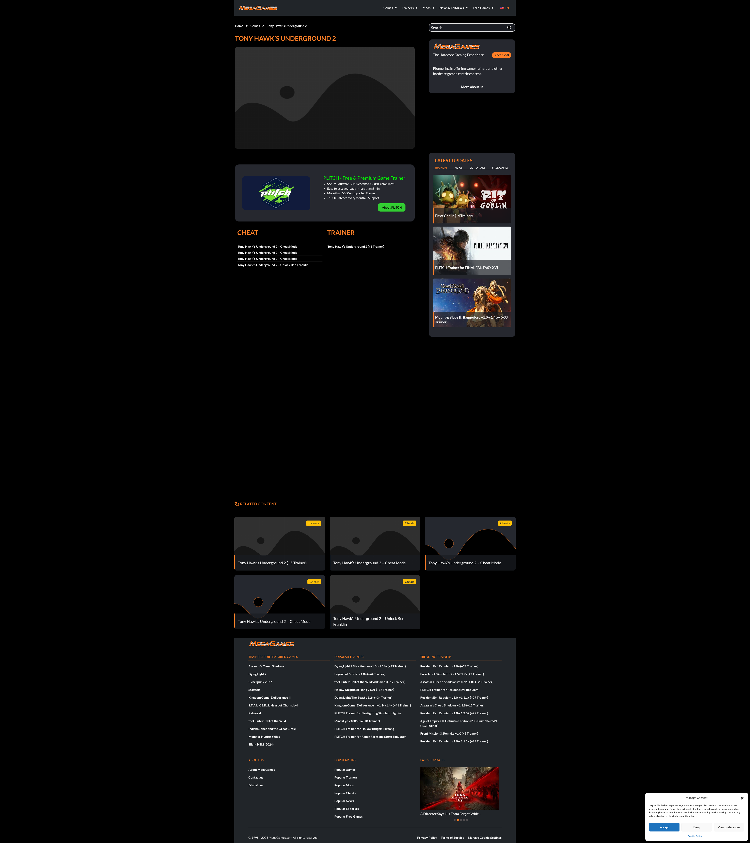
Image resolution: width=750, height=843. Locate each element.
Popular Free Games (348, 816)
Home (239, 26)
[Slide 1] (455, 820)
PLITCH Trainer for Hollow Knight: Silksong (364, 728)
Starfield (254, 689)
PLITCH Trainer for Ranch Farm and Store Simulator (370, 736)
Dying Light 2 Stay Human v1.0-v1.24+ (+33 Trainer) (370, 666)
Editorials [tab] (477, 167)
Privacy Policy (427, 837)
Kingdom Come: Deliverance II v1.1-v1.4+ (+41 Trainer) (372, 705)
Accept (664, 827)
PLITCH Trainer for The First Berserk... (452, 814)
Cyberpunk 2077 (260, 682)
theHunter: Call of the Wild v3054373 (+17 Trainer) (369, 682)
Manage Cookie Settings (485, 837)
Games (255, 26)
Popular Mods (344, 785)
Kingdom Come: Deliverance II (269, 697)
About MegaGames (261, 769)
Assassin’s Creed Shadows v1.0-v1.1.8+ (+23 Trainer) (456, 682)
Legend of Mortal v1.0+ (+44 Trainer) (359, 674)
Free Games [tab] (500, 167)
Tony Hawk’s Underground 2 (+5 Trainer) (356, 246)
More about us (472, 87)
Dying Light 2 (257, 674)
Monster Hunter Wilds (264, 736)
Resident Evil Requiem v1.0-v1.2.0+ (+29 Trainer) (454, 713)
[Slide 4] (464, 820)
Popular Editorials (346, 808)
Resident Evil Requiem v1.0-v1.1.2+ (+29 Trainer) (454, 741)
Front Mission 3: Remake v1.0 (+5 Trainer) (449, 733)
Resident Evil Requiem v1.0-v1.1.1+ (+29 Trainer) (454, 697)
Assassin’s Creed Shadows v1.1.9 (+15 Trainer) (452, 705)
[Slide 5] (467, 820)
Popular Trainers (346, 777)
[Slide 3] (461, 820)
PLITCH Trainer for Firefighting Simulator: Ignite (367, 713)
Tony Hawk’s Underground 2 (287, 26)
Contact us (255, 777)
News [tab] (458, 167)
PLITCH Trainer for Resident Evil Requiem (449, 689)
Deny (696, 827)
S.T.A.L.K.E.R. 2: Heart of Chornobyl (273, 705)
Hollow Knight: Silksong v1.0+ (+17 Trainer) (364, 689)
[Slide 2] (458, 820)
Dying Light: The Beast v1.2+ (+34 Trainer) (363, 697)
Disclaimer (255, 785)
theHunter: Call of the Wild (267, 721)
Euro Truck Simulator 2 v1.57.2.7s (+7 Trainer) (452, 674)
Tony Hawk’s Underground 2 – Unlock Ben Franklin (273, 265)
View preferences (729, 827)
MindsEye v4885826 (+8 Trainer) (357, 721)
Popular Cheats (345, 793)
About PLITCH (392, 207)
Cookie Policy (695, 836)
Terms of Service (452, 837)
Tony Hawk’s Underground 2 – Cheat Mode (267, 246)
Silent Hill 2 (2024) (261, 744)
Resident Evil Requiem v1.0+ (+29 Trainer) (449, 666)
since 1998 (501, 55)
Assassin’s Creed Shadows (266, 666)
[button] (742, 798)
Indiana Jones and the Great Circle (272, 728)
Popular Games (344, 769)
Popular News (344, 801)
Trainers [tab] (441, 167)
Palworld (254, 713)
